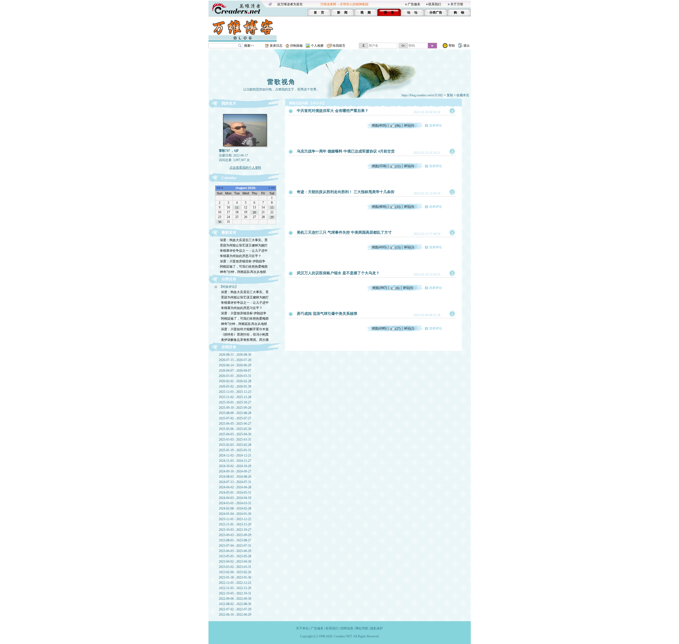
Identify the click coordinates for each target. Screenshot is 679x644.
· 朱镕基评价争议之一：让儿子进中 (243, 251)
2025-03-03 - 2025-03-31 (235, 439)
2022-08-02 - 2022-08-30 (235, 604)
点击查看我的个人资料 (245, 167)
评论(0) (409, 125)
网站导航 (361, 628)
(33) (398, 206)
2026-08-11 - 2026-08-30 (235, 354)
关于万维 (456, 4)
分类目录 (228, 279)
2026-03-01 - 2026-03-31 (235, 376)
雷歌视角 (281, 82)
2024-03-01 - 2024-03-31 (235, 503)
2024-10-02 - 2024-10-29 (235, 466)
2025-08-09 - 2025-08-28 (235, 413)
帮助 (452, 45)
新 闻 (342, 12)
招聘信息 (347, 628)
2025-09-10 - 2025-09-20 (235, 408)
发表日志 (276, 45)
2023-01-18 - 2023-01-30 (235, 577)
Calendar (228, 178)
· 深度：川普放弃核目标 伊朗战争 (241, 261)
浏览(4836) (379, 206)
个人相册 (317, 45)
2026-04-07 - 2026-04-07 (235, 370)
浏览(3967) (379, 288)
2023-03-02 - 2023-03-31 (235, 567)
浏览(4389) (379, 328)
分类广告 (435, 12)
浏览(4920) (379, 125)
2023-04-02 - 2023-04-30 (235, 561)
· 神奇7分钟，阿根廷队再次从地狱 (242, 272)
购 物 (459, 12)
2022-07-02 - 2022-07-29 (235, 609)
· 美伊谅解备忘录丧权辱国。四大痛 (244, 340)
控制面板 (296, 45)
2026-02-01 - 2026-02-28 (235, 381)
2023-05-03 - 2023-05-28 (235, 556)
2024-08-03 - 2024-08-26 (235, 476)
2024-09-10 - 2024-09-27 (235, 471)
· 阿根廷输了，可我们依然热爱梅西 (243, 266)
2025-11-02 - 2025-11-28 (235, 397)
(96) (398, 125)
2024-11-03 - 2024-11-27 (235, 461)
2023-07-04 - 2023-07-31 (235, 545)
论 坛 (412, 12)
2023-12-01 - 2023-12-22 (235, 519)
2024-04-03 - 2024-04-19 (235, 498)
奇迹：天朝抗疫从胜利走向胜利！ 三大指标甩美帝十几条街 (345, 192)
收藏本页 (462, 95)
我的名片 (228, 103)
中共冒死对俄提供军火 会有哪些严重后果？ (332, 111)
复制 (450, 95)
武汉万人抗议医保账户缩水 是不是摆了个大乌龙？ (338, 273)
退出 (466, 45)
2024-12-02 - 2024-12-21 (235, 455)
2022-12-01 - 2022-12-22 (235, 583)
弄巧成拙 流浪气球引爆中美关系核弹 (327, 314)
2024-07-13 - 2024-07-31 (235, 482)
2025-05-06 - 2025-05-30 (235, 429)
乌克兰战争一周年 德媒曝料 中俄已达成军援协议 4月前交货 (346, 151)
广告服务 (414, 4)
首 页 (319, 12)
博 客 (389, 12)
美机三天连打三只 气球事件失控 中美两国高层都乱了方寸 (344, 232)
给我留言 (339, 45)
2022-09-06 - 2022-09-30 (235, 599)
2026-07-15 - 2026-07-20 (235, 360)
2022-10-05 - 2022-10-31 (235, 593)
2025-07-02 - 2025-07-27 (235, 418)
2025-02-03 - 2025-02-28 (235, 445)
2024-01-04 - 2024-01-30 (235, 514)
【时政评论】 (228, 287)
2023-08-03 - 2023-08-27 (235, 540)
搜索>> (249, 45)
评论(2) (409, 247)
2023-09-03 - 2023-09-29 (235, 535)
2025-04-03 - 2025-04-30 (235, 434)
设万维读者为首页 (290, 4)
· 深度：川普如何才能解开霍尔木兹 (244, 329)
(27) (398, 328)
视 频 (365, 12)
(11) (398, 166)
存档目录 (228, 347)
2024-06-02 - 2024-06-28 (235, 487)
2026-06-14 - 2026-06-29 (235, 365)
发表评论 (435, 125)
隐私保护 (376, 628)
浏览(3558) (379, 166)
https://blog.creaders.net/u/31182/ (422, 95)
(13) (398, 247)
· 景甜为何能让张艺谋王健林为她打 (243, 245)
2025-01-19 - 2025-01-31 (235, 450)
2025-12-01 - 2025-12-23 (235, 392)
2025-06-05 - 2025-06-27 (235, 423)
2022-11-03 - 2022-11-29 (235, 588)
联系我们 (434, 4)
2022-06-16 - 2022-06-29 (235, 614)
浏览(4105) (379, 247)
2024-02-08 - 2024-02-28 (235, 508)
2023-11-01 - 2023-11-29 (235, 524)
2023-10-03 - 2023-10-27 (235, 530)
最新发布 (228, 232)
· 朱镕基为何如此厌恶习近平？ (239, 256)
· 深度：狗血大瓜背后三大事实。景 (243, 240)
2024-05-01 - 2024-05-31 (235, 492)
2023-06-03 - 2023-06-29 (235, 551)
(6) (397, 287)
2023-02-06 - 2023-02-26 (235, 572)
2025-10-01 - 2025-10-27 (235, 402)
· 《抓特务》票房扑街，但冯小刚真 (244, 334)
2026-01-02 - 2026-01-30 (235, 386)
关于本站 (302, 628)
